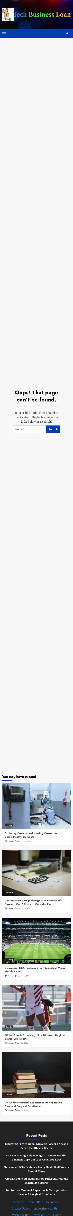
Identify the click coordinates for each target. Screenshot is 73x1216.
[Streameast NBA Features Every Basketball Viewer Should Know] (36, 941)
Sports (9, 1026)
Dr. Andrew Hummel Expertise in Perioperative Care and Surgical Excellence (33, 1104)
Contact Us (17, 1202)
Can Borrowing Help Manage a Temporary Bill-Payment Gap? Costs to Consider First (33, 902)
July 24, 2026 (22, 1043)
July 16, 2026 (22, 1110)
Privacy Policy (21, 1208)
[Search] (67, 33)
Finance (9, 892)
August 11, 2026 (24, 975)
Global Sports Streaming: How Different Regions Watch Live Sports (35, 1037)
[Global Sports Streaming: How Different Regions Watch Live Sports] (36, 1008)
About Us (34, 1202)
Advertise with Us (45, 1208)
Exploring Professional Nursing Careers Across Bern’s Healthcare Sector (34, 835)
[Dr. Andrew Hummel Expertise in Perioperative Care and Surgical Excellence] (36, 1075)
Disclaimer (51, 1202)
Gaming (9, 959)
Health (9, 825)
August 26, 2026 (24, 841)
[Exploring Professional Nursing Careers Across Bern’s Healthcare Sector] (36, 806)
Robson (10, 841)
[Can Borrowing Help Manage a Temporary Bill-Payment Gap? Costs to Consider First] (36, 873)
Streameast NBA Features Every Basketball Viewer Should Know (36, 969)
